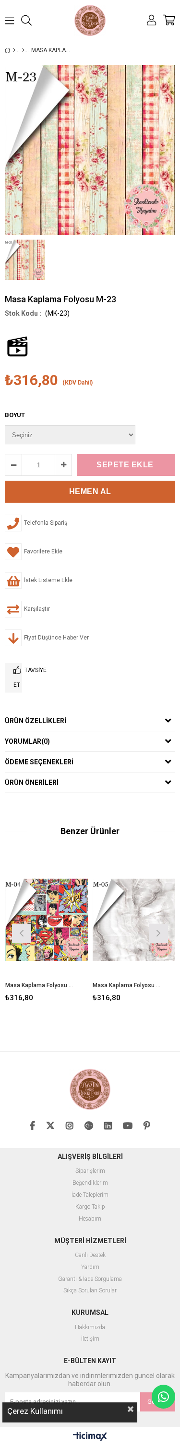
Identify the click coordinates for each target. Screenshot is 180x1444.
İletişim (90, 1339)
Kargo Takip (90, 1207)
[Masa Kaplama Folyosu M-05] (134, 919)
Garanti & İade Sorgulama (90, 1279)
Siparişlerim (90, 1171)
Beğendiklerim (90, 1183)
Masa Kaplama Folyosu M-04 (40, 985)
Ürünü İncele (63, 932)
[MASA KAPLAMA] (23, 50)
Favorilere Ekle (46, 932)
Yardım (90, 1267)
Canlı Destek (90, 1255)
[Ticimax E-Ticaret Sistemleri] (90, 1437)
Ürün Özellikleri (35, 721)
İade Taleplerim (90, 1195)
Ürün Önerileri (32, 782)
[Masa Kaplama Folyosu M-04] (46, 919)
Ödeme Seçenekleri (39, 762)
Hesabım (90, 1219)
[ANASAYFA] (14, 50)
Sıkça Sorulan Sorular (90, 1291)
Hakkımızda (90, 1327)
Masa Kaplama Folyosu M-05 (128, 985)
